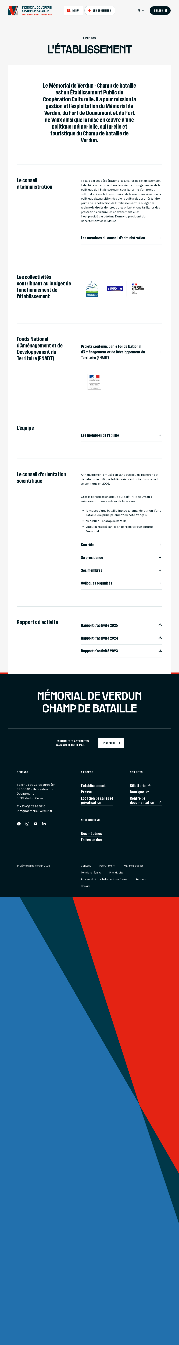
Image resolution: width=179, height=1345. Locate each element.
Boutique (137, 792)
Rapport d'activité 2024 (99, 638)
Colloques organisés (96, 583)
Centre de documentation (142, 800)
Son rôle (87, 544)
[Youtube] (36, 824)
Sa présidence (92, 557)
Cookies (85, 886)
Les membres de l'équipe (100, 435)
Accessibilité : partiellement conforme (104, 879)
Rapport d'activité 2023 (99, 651)
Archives (140, 879)
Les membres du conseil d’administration (113, 238)
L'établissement (93, 785)
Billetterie (138, 785)
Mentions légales (91, 872)
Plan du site (116, 872)
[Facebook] (19, 824)
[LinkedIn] (44, 824)
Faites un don (91, 840)
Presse (86, 792)
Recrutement (107, 866)
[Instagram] (27, 824)
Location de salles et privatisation (97, 800)
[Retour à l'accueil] (31, 10)
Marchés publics (134, 866)
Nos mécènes (91, 833)
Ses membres (91, 570)
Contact (86, 866)
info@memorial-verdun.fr (34, 811)
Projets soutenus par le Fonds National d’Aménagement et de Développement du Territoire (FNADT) (113, 352)
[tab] (73, 10)
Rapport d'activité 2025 (99, 625)
